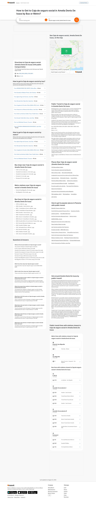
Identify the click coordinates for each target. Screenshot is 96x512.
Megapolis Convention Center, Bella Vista (60, 221)
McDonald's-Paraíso (64, 178)
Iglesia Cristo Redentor (56, 188)
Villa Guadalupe (66, 194)
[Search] (76, 19)
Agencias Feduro (55, 178)
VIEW (26, 169)
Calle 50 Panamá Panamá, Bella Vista (59, 240)
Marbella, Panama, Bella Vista (58, 208)
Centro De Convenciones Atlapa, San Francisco (62, 235)
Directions (66, 497)
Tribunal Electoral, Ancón (72, 232)
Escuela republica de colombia (58, 186)
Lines (65, 487)
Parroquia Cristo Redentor (72, 186)
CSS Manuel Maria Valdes (57, 167)
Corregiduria (73, 194)
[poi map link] (66, 57)
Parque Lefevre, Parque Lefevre (58, 232)
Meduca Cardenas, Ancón (57, 237)
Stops (65, 493)
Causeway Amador (75, 211)
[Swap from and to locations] (46, 20)
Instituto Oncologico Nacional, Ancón (59, 216)
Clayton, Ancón (73, 216)
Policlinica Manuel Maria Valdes (58, 180)
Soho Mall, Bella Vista (65, 213)
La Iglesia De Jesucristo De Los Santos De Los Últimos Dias (64, 175)
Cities (65, 495)
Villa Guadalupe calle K (56, 194)
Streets (65, 491)
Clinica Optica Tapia (56, 172)
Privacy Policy (17, 497)
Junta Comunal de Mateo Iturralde (59, 183)
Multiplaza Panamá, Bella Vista (71, 237)
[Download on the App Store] (22, 492)
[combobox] (31, 20)
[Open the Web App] (32, 492)
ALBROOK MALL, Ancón (56, 219)
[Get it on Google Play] (12, 492)
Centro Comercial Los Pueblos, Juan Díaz (60, 243)
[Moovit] (11, 3)
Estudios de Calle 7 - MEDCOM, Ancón (60, 229)
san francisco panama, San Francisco (60, 227)
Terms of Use (10, 497)
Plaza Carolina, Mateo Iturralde (58, 224)
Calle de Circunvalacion (72, 180)
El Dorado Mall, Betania (75, 240)
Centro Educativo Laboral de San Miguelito (61, 170)
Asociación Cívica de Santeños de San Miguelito (62, 191)
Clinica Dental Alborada (67, 172)
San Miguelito (71, 183)
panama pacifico (55, 213)
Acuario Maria (74, 178)
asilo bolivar (54, 196)
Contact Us (23, 497)
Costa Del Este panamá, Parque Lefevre (60, 211)
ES (49, 495)
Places (65, 489)
